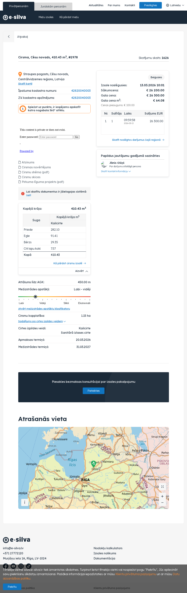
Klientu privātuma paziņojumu (135, 574)
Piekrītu (12, 586)
